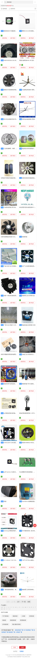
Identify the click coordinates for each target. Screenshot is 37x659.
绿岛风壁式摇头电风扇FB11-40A (28, 207)
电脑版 (22, 651)
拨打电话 (12, 38)
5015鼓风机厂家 (28, 630)
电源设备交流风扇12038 (28, 325)
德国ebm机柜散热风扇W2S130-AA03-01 (15, 90)
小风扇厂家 (18, 632)
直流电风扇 (23, 620)
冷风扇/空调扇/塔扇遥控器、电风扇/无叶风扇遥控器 (15, 178)
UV (2, 609)
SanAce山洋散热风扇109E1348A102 (13, 531)
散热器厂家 (11, 632)
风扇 (5, 501)
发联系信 (4, 38)
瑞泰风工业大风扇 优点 (28, 295)
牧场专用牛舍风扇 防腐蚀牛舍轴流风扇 (14, 384)
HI (15, 607)
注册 (22, 647)
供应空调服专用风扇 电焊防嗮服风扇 (11, 354)
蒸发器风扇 (13, 620)
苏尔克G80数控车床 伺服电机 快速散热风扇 (16, 119)
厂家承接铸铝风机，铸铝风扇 (12, 589)
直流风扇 (31, 616)
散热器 (4, 620)
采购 (35, 525)
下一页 (24, 602)
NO (25, 607)
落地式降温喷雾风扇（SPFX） (27, 413)
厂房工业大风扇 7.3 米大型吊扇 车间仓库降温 (16, 325)
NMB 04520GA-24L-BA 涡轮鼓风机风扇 (14, 60)
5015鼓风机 (5, 616)
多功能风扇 (5, 624)
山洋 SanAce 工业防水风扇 (11, 472)
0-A (2, 607)
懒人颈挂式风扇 (16, 624)
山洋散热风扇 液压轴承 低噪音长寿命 (14, 413)
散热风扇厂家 (19, 630)
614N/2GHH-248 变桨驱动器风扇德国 (14, 442)
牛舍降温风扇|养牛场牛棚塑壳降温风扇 (14, 207)
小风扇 (23, 616)
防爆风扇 (24, 237)
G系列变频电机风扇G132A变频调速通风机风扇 (13, 237)
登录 (14, 647)
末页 (29, 602)
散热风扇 (15, 616)
